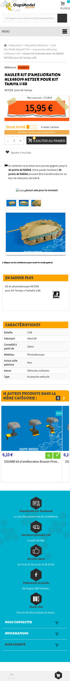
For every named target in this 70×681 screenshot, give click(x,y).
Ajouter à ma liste (20, 152)
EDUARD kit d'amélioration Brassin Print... (31, 461)
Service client (36, 559)
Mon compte (15, 645)
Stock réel (36, 607)
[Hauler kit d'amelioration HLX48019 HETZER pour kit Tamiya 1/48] (11, 203)
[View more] (48, 455)
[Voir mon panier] (58, 675)
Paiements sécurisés (36, 583)
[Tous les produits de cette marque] (56, 294)
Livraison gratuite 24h (36, 535)
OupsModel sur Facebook (36, 511)
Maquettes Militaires (36, 45)
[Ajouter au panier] (56, 455)
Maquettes (16, 45)
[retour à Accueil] (5, 45)
